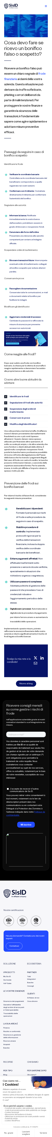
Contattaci (14, 946)
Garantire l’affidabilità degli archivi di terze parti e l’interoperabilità (13, 1007)
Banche (6, 1048)
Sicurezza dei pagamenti (13, 1001)
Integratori (31, 979)
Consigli (30, 986)
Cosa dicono (32, 1001)
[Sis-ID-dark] (11, 4)
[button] (26, 396)
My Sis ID (7, 977)
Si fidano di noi (33, 998)
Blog (5, 1075)
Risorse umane (9, 1041)
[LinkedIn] (42, 658)
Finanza (6, 1028)
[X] (35, 658)
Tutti (29, 977)
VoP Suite (7, 984)
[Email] (35, 663)
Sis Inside (7, 980)
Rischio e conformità (11, 1032)
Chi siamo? (31, 1075)
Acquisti (6, 1045)
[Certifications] (22, 917)
